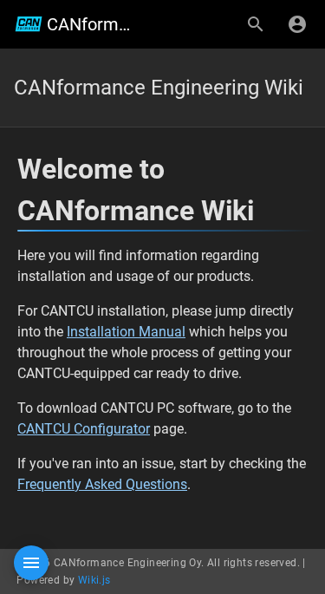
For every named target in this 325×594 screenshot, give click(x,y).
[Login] (297, 24)
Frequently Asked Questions (102, 484)
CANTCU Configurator (83, 429)
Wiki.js (94, 580)
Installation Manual (126, 331)
